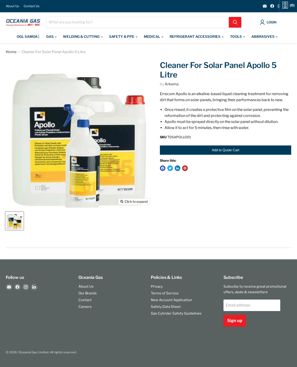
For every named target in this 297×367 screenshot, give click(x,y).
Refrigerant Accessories (195, 37)
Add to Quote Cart (225, 150)
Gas (50, 37)
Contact (85, 300)
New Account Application (171, 300)
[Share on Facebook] (162, 168)
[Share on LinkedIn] (177, 168)
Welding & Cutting (81, 37)
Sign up (234, 320)
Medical (152, 37)
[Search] (235, 22)
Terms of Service (165, 293)
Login (272, 22)
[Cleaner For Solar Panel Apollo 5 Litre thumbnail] (14, 221)
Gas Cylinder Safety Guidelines (176, 313)
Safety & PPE (122, 37)
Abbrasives (263, 37)
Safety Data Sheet (166, 307)
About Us (12, 6)
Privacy (157, 286)
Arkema (172, 84)
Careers (85, 307)
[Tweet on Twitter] (170, 168)
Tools (236, 37)
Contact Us (31, 6)
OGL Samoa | (28, 37)
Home (11, 52)
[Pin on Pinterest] (185, 168)
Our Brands (87, 293)
